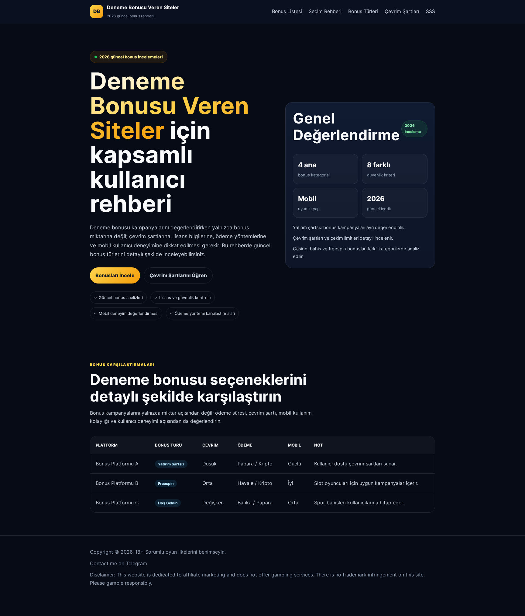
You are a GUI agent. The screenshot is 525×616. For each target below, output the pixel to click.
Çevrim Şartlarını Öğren (178, 275)
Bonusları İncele (115, 275)
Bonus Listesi (287, 11)
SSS (430, 11)
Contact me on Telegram (118, 563)
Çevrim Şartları (402, 11)
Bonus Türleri (363, 11)
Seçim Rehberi (325, 11)
